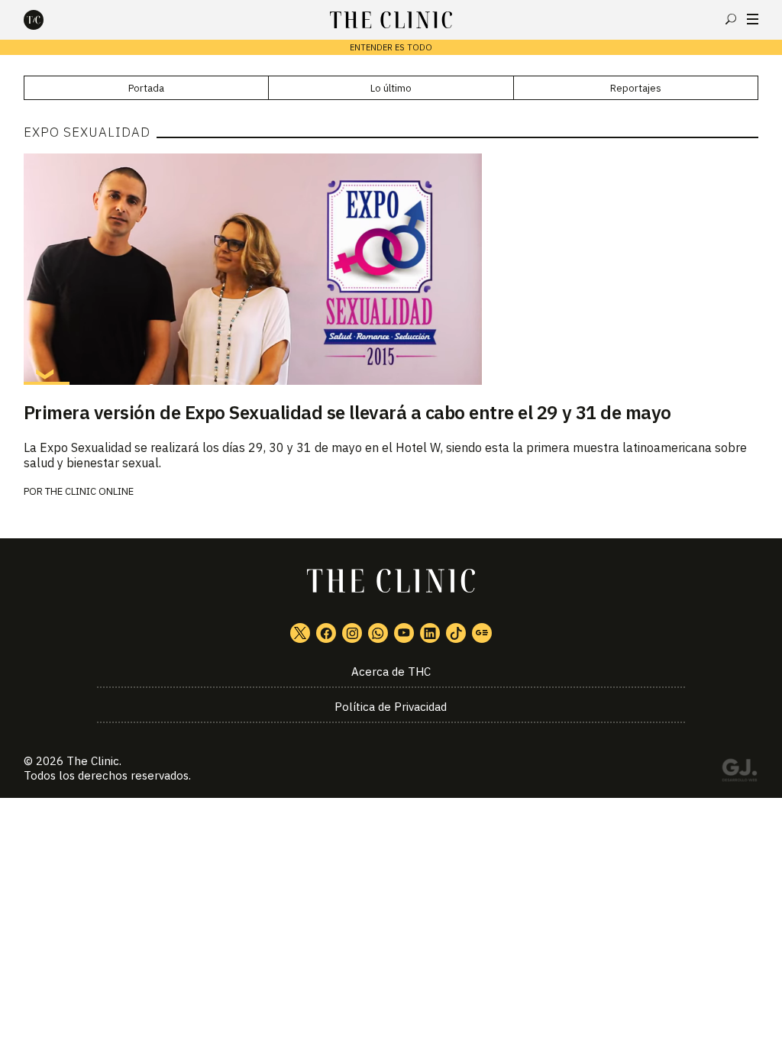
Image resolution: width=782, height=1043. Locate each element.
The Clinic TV (404, 633)
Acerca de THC (391, 671)
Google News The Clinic (482, 633)
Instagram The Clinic (352, 633)
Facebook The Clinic (326, 633)
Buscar (730, 19)
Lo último (391, 88)
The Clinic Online (89, 491)
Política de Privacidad (390, 706)
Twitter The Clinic (300, 633)
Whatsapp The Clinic (378, 633)
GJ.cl (739, 773)
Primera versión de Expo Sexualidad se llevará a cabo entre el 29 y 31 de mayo (347, 412)
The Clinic (92, 761)
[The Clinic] (46, 20)
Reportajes (635, 88)
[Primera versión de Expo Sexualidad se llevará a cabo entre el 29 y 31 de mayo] (391, 268)
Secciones (752, 19)
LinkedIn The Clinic (430, 633)
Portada (146, 88)
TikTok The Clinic (456, 633)
